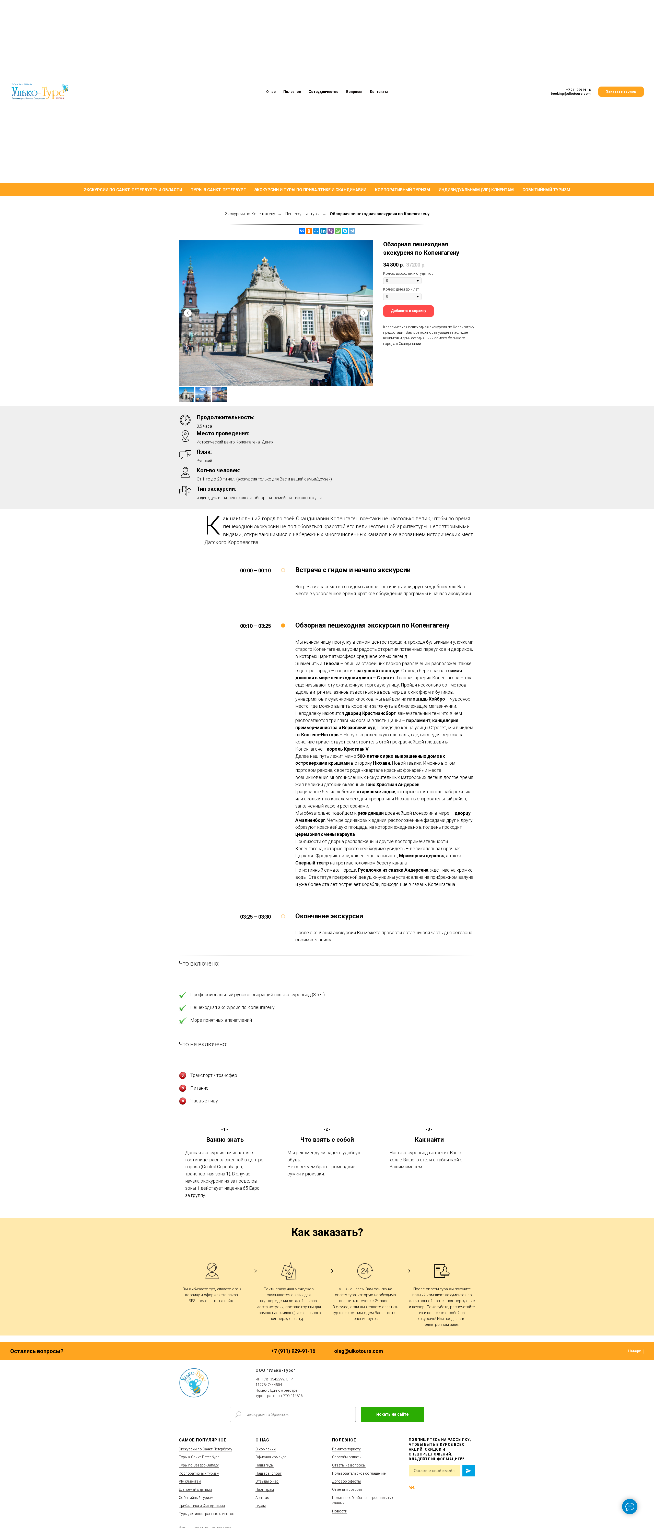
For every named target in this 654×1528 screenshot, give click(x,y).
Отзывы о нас (267, 1481)
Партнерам (264, 1489)
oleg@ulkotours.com (358, 1351)
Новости (339, 1511)
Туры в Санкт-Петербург (199, 1457)
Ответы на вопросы (349, 1465)
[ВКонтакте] (302, 231)
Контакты (379, 92)
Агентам (262, 1498)
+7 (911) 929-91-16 (293, 1351)
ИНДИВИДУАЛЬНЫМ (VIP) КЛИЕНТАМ (476, 189)
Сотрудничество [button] (323, 92)
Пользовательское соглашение (359, 1473)
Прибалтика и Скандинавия (202, 1505)
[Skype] (345, 231)
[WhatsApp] (338, 231)
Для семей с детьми (195, 1489)
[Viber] (331, 231)
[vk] (412, 1487)
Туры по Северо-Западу (199, 1465)
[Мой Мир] (316, 231)
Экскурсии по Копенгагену (250, 213)
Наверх (634, 1351)
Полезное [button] (292, 92)
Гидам (260, 1505)
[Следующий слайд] (364, 313)
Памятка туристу (346, 1449)
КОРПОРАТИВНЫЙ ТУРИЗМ (402, 189)
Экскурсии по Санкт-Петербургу (205, 1449)
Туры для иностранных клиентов (206, 1514)
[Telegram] (352, 231)
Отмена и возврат (347, 1489)
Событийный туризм (196, 1498)
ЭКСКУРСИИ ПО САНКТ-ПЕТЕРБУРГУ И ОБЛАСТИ (133, 189)
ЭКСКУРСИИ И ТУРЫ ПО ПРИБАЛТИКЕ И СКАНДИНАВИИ (310, 189)
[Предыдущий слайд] (188, 313)
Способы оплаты (346, 1457)
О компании (265, 1449)
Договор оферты (346, 1481)
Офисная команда (270, 1457)
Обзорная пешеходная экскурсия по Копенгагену (379, 213)
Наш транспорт (268, 1473)
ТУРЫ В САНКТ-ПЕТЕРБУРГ (218, 189)
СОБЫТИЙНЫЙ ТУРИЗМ (546, 189)
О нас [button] (271, 92)
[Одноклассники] (309, 231)
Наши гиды (264, 1465)
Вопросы (354, 92)
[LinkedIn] (323, 231)
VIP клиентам (190, 1481)
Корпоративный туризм (199, 1473)
